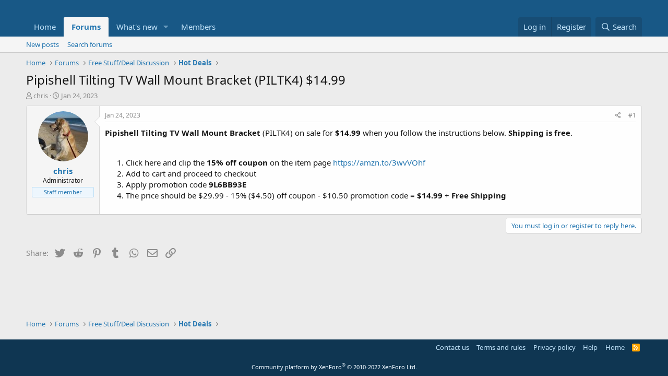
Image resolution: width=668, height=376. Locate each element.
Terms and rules (501, 347)
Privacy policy (554, 347)
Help (590, 347)
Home (45, 26)
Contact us (452, 347)
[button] (166, 27)
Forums (86, 26)
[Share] (618, 116)
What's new (137, 26)
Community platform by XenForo (334, 367)
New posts (42, 44)
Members (198, 26)
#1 (632, 115)
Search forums (89, 44)
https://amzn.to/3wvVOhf (379, 162)
